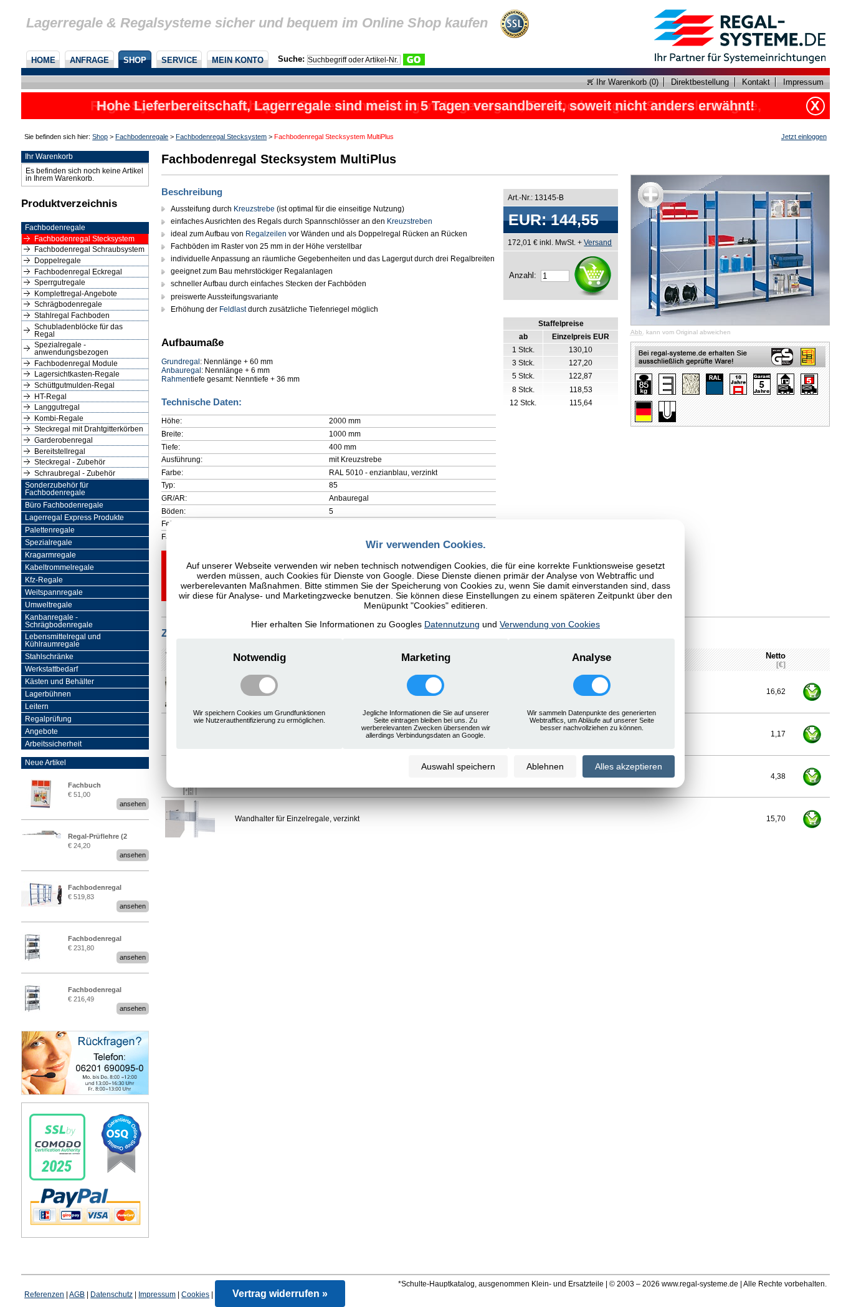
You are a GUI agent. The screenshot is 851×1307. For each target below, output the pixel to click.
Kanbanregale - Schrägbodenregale (59, 621)
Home (43, 60)
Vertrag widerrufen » (280, 1293)
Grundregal (180, 361)
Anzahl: (522, 275)
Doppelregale (57, 260)
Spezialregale (48, 542)
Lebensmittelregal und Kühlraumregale (63, 640)
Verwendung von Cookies (550, 624)
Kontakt (756, 82)
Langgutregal (57, 407)
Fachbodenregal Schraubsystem (89, 249)
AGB (77, 1294)
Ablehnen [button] (545, 766)
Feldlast (232, 309)
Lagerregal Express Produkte (74, 517)
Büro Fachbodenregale (64, 505)
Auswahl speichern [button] (458, 766)
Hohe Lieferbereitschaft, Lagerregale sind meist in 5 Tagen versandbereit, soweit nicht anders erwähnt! (425, 105)
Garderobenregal (63, 440)
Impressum (803, 82)
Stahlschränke (49, 656)
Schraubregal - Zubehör (74, 473)
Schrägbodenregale (68, 304)
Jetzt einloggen (804, 136)
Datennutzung (452, 624)
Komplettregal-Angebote (75, 293)
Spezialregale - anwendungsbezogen (71, 348)
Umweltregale (48, 605)
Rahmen (176, 379)
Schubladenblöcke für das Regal (78, 330)
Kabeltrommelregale (59, 567)
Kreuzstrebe (254, 209)
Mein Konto (238, 60)
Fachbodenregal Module (76, 363)
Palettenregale (50, 530)
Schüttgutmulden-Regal (74, 385)
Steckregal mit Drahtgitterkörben (88, 429)
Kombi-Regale (58, 418)
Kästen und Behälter (59, 681)
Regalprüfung (48, 719)
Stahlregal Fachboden (72, 315)
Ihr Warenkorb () (626, 82)
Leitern (37, 706)
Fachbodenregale (141, 136)
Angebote (41, 731)
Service (179, 60)
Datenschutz (111, 1294)
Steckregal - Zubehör (69, 462)
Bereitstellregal (59, 451)
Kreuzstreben (409, 221)
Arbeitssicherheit (53, 744)
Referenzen (44, 1294)
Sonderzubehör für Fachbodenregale (56, 488)
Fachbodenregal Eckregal (78, 272)
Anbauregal (181, 370)
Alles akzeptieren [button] (628, 766)
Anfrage (89, 60)
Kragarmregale (50, 555)
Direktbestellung (700, 82)
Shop (134, 60)
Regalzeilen (266, 233)
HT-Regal (50, 396)
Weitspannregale (54, 592)
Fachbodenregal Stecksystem (221, 136)
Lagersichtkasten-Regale (77, 374)
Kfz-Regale (44, 580)
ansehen (133, 804)
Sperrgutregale (59, 282)
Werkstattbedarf (51, 669)
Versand (598, 242)
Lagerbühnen (48, 694)
